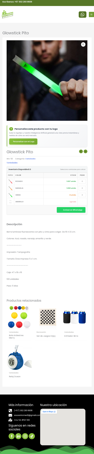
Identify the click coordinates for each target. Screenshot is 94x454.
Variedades (30, 159)
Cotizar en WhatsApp (72, 210)
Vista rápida (19, 327)
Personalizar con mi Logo (23, 141)
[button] (83, 44)
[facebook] (82, 14)
